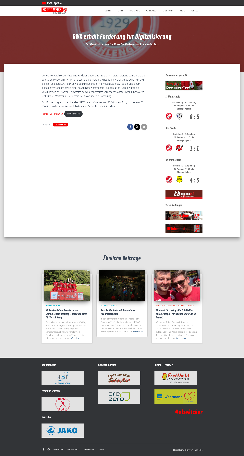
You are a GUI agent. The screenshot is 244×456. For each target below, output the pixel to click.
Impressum (89, 450)
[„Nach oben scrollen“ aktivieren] (238, 450)
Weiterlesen (76, 338)
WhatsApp (58, 450)
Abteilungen (151, 11)
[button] (112, 11)
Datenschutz (73, 450)
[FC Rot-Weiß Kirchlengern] (54, 10)
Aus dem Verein (60, 124)
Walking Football (54, 306)
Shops (182, 11)
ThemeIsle (197, 450)
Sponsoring (168, 11)
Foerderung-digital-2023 (52, 114)
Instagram (48, 449)
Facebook (44, 449)
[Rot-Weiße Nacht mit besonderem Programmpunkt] (122, 285)
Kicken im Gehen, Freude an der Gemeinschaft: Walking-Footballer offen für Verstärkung (66, 314)
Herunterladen (73, 114)
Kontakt (195, 11)
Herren (120, 11)
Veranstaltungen (109, 306)
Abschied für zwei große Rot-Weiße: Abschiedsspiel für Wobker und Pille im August (176, 314)
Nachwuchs (134, 11)
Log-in (101, 450)
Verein (108, 11)
